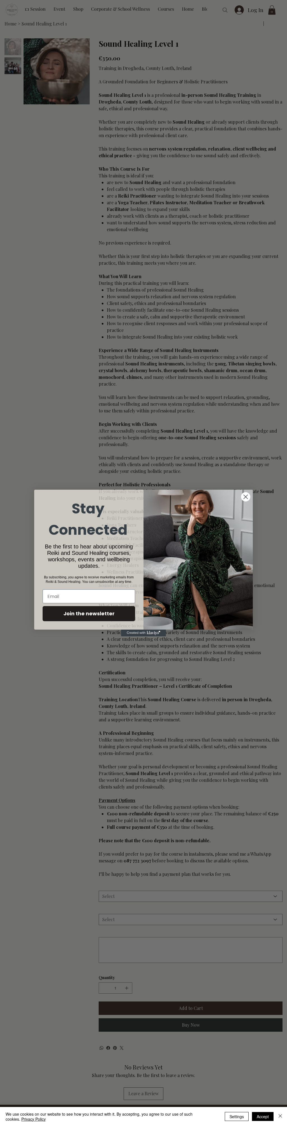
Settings (237, 1116)
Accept (263, 1116)
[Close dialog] (246, 497)
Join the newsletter (89, 613)
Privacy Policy (33, 1119)
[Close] (280, 1116)
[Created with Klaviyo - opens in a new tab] (143, 633)
